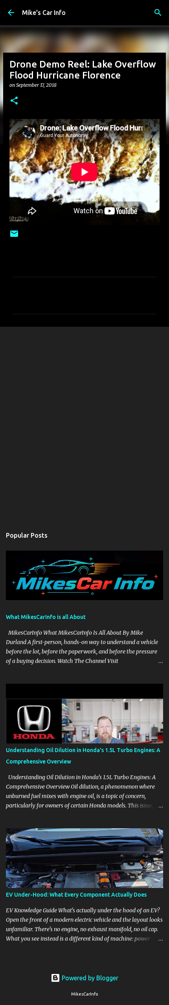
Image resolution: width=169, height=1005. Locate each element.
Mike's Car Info (44, 12)
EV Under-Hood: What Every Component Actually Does (76, 895)
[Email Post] (14, 236)
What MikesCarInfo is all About (46, 617)
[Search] (158, 12)
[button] (14, 101)
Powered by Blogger (89, 977)
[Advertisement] (84, 423)
